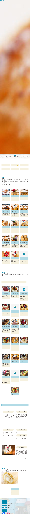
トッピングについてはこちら (7, 282)
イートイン (15, 156)
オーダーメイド (19, 156)
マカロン (5, 168)
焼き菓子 (15, 168)
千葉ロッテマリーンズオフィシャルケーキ (11, 157)
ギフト (23, 156)
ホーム (2, 156)
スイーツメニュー (6, 157)
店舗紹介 (28, 156)
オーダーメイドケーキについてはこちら (19, 282)
